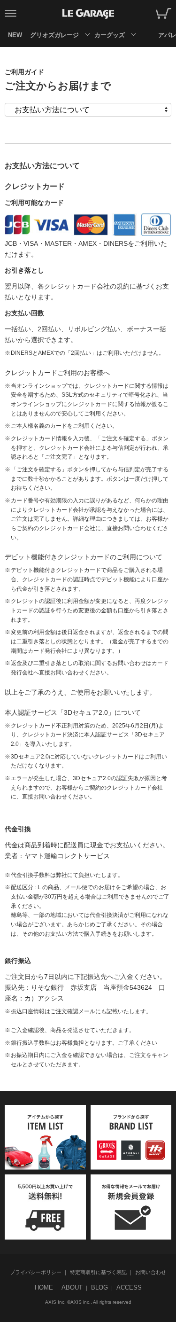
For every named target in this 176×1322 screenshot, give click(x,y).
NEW (15, 35)
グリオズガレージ (54, 35)
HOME (44, 1287)
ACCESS (129, 1287)
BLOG (99, 1287)
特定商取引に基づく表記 (98, 1272)
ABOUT (72, 1287)
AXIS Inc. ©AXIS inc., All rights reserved (88, 1302)
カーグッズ (109, 35)
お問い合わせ (150, 1272)
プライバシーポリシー (35, 1272)
